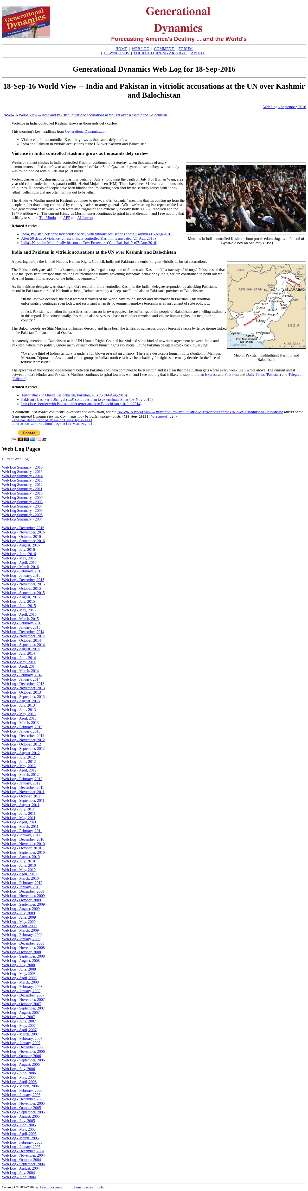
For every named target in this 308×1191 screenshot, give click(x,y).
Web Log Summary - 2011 (22, 489)
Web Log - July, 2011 (18, 809)
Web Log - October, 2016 (21, 536)
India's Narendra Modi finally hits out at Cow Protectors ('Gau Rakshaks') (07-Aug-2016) (89, 243)
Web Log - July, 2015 (18, 601)
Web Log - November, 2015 (23, 584)
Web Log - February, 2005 (22, 1142)
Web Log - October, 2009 (21, 900)
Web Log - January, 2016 (21, 575)
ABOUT (198, 53)
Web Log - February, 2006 (22, 1090)
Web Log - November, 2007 (23, 999)
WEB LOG (140, 49)
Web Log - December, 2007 (23, 995)
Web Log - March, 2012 (20, 774)
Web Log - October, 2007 (21, 1004)
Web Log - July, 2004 (18, 1173)
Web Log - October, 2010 (21, 848)
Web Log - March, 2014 (20, 671)
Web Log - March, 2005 (20, 1138)
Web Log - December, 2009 (23, 891)
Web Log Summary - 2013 (22, 480)
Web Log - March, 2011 (20, 826)
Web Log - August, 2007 (21, 1012)
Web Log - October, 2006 (21, 1056)
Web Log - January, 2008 (21, 991)
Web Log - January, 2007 (21, 1043)
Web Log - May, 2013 (19, 714)
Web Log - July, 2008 (18, 965)
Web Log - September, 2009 (23, 904)
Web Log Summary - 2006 (22, 510)
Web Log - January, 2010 (21, 887)
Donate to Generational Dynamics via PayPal (52, 424)
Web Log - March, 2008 (20, 982)
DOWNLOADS (117, 53)
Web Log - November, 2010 (23, 844)
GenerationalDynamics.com (86, 131)
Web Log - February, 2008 (22, 986)
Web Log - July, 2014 (18, 653)
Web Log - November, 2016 (23, 532)
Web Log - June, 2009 (19, 917)
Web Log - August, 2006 (21, 1064)
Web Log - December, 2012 (23, 735)
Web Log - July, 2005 (18, 1121)
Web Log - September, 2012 (23, 748)
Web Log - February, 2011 (22, 831)
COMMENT (164, 49)
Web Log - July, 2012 (18, 757)
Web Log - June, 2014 (19, 658)
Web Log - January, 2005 (21, 1147)
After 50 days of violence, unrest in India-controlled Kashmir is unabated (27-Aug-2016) (88, 238)
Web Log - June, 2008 (19, 969)
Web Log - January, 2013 (21, 731)
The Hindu (47, 218)
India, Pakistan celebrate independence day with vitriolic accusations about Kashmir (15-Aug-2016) (96, 234)
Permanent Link (163, 417)
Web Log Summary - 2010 (22, 493)
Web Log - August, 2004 (21, 1168)
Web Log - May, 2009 (19, 922)
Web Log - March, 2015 (20, 619)
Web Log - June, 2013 (19, 710)
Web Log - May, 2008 (19, 974)
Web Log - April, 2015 (19, 614)
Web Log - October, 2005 (21, 1108)
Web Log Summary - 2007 (22, 506)
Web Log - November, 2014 (23, 636)
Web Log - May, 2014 (19, 662)
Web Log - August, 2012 (21, 753)
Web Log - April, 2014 (19, 666)
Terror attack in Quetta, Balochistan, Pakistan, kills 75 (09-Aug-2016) (74, 395)
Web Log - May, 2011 (18, 818)
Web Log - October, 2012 (21, 744)
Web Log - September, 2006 (23, 1060)
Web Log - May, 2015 (19, 610)
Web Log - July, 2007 (18, 1017)
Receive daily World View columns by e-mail (52, 420)
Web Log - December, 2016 (23, 528)
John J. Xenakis (50, 1187)
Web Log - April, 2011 (19, 822)
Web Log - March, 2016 (20, 567)
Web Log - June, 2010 (19, 865)
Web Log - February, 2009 (22, 935)
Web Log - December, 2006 (23, 1047)
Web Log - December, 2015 (23, 580)
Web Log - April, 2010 (19, 874)
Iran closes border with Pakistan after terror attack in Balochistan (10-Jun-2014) (81, 404)
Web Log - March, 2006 (20, 1086)
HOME (121, 49)
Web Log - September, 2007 (23, 1008)
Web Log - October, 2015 (21, 588)
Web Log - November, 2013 (23, 688)
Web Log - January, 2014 (21, 679)
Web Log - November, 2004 (23, 1155)
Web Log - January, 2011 (21, 835)
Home (76, 1187)
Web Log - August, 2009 (21, 909)
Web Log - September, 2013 (23, 697)
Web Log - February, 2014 (22, 675)
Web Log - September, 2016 (284, 107)
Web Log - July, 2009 (18, 913)
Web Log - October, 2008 (21, 952)
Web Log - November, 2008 (23, 948)
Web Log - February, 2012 (22, 779)
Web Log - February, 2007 (22, 1038)
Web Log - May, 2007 (19, 1025)
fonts (100, 1187)
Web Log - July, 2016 (18, 549)
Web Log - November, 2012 (23, 740)
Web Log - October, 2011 (21, 796)
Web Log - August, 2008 (21, 961)
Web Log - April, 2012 (19, 770)
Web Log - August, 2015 (21, 597)
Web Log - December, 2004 (23, 1151)
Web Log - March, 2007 (20, 1034)
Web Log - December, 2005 (23, 1099)
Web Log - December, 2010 (23, 839)
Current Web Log (15, 459)
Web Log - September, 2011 (23, 800)
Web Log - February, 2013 (22, 727)
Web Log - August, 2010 (21, 857)
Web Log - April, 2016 (19, 562)
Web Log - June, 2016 (19, 554)
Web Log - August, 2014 (21, 649)
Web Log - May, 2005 (19, 1129)
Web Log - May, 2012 (19, 766)
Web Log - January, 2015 (21, 627)
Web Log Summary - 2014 (22, 476)
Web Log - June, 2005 (19, 1125)
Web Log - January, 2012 (21, 783)
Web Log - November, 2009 (23, 896)
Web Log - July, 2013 (18, 705)
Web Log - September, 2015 (23, 593)
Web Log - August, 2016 (21, 545)
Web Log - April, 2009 (19, 926)
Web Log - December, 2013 (23, 684)
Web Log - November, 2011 (23, 792)
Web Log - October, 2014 (21, 640)
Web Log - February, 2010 (22, 883)
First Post (232, 374)
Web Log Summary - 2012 (22, 485)
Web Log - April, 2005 (19, 1134)
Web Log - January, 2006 (21, 1095)
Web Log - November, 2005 (23, 1103)
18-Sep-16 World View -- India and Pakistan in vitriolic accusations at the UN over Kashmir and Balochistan (84, 115)
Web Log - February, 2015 (22, 623)
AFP (66, 218)
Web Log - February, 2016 (22, 571)
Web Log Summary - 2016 (22, 467)
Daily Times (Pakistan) (263, 374)
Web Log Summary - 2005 (22, 515)
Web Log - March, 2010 (20, 878)
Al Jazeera (85, 218)
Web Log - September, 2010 (23, 852)
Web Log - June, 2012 (19, 761)
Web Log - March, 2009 (20, 930)
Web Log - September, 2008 (23, 956)
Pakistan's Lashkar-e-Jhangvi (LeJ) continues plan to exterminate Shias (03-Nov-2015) (87, 399)
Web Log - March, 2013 (20, 723)
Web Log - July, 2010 (18, 861)
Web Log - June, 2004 (19, 1177)
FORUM (186, 49)
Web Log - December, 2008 (23, 943)
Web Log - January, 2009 (21, 939)
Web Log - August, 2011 (20, 805)
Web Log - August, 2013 (21, 701)
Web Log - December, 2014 (23, 632)
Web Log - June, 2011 (19, 813)
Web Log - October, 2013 (21, 692)
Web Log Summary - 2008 (22, 502)
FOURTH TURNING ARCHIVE (160, 53)
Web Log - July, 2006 (18, 1069)
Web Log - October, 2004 (21, 1160)
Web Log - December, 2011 (23, 787)
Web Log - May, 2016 (19, 558)
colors (88, 1187)
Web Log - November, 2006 (23, 1051)
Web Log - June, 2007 (19, 1021)
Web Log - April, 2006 (19, 1082)
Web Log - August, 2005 (21, 1116)
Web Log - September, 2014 (23, 645)
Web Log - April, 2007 (19, 1030)
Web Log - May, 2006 (19, 1077)
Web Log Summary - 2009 (22, 497)
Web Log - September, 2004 (23, 1164)
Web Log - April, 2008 (19, 978)
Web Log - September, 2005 (23, 1112)
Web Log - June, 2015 (19, 606)
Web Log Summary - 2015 (22, 472)
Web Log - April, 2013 (19, 718)
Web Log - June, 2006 (19, 1073)
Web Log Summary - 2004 (22, 519)
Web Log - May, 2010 (19, 870)
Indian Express (205, 374)
